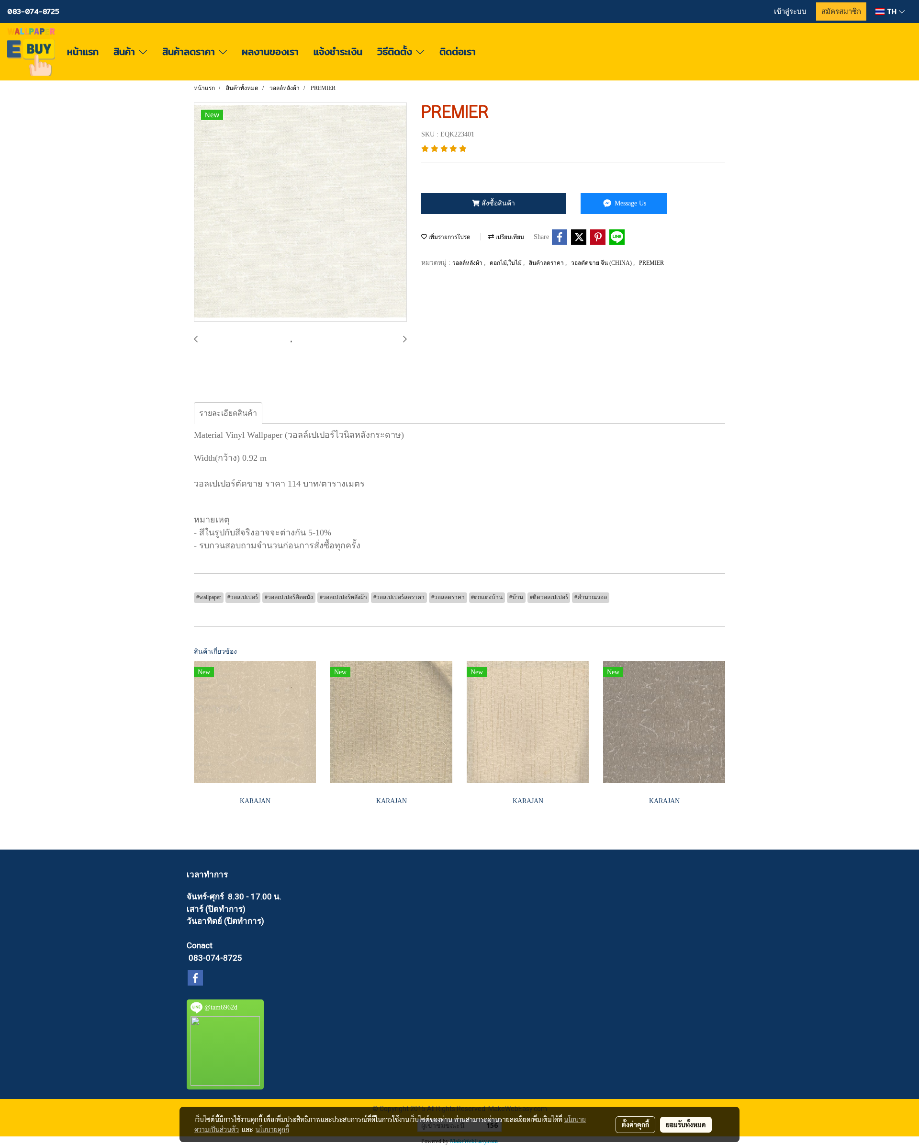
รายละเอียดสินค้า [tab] (228, 413)
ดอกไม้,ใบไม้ (506, 263)
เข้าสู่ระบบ (790, 11)
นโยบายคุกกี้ (272, 1129)
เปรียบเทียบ (509, 237)
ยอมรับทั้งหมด (686, 1124)
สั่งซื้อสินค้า (497, 203)
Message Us (629, 203)
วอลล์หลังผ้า (468, 263)
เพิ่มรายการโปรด (449, 237)
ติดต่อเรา (457, 51)
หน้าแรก (83, 51)
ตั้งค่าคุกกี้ (635, 1124)
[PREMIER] (300, 212)
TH (892, 11)
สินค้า (126, 51)
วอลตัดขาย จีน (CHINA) (602, 263)
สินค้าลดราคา (190, 51)
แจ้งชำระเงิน (338, 51)
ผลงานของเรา (270, 51)
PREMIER (651, 263)
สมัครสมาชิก (841, 11)
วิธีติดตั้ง (396, 51)
